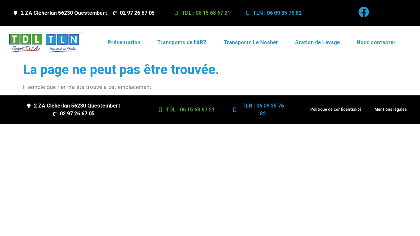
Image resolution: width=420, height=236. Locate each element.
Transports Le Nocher (250, 42)
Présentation (124, 42)
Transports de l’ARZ (182, 42)
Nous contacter (376, 42)
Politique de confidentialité (336, 109)
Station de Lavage (317, 42)
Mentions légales (391, 109)
